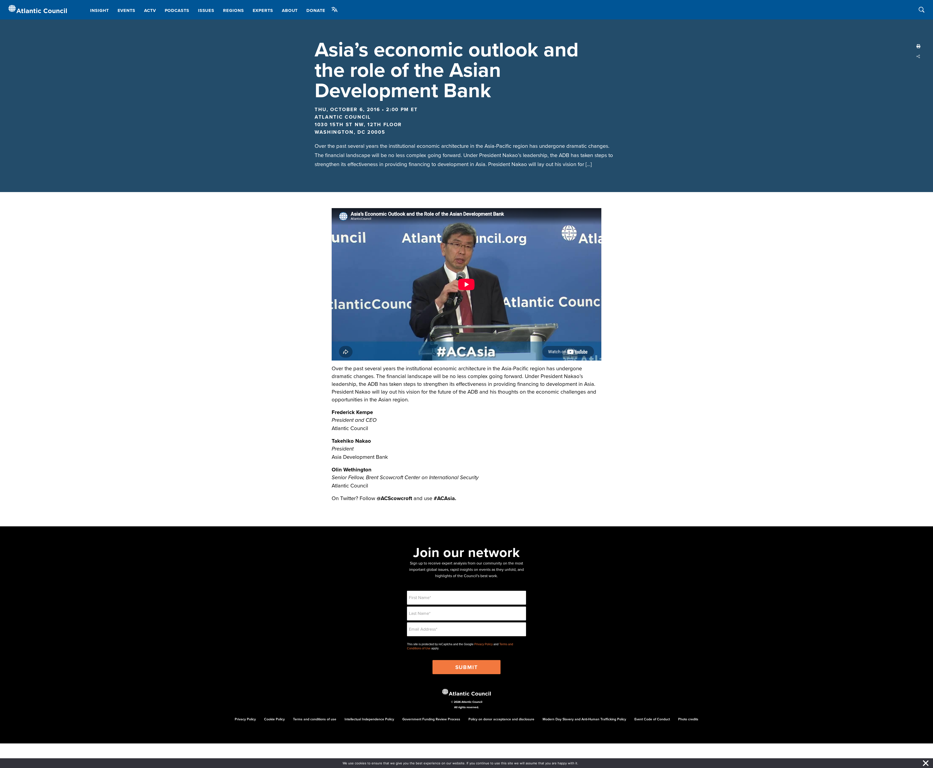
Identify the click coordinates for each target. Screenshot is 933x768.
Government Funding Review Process (431, 719)
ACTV (150, 10)
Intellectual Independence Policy (369, 719)
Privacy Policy (483, 644)
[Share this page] (918, 56)
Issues (206, 10)
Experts (263, 10)
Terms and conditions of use (314, 719)
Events (126, 10)
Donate (315, 10)
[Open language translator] (334, 9)
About (290, 10)
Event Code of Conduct (652, 719)
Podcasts (177, 10)
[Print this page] (918, 46)
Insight (99, 10)
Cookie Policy (274, 719)
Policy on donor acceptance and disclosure (501, 719)
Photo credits (688, 719)
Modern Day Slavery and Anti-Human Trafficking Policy (584, 719)
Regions (233, 10)
